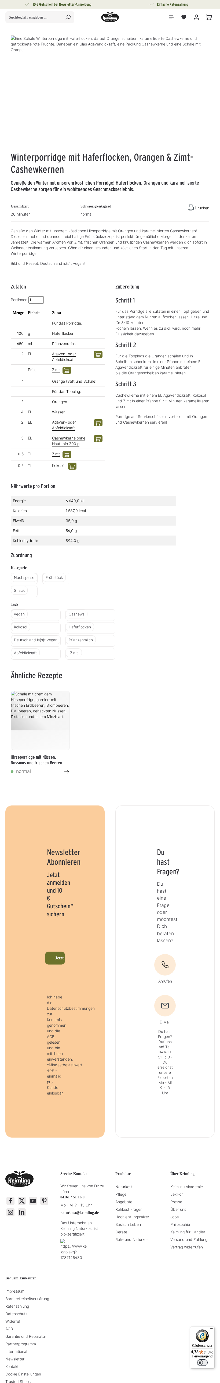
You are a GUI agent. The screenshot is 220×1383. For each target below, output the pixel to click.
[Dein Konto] (196, 17)
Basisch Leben (128, 1224)
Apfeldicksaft (25, 652)
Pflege (120, 1194)
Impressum (14, 1291)
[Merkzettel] (183, 17)
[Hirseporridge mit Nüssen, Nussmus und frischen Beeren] (40, 720)
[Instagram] (10, 1212)
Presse (176, 1201)
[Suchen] (68, 17)
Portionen (19, 299)
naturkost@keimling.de (79, 1213)
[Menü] (171, 17)
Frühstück (54, 577)
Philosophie (180, 1224)
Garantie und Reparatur (25, 1336)
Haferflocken (80, 627)
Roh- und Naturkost (132, 1239)
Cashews (77, 614)
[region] (110, 93)
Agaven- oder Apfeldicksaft (64, 356)
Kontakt (12, 1366)
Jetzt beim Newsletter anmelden (60, 958)
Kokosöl (58, 465)
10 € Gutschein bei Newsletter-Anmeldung (62, 4)
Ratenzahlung (17, 1306)
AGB (9, 1328)
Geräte (121, 1232)
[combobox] (33, 17)
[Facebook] (10, 1201)
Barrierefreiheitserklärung (27, 1298)
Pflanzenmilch (81, 640)
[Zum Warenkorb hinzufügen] (98, 354)
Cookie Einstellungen (23, 1374)
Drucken (202, 208)
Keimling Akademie (186, 1186)
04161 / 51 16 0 (72, 1197)
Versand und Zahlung (188, 1239)
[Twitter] (22, 1201)
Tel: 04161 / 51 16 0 (164, 1052)
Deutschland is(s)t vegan (35, 640)
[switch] (202, 1362)
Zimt (56, 369)
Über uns (178, 1209)
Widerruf (12, 1321)
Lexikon (177, 1194)
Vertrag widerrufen (186, 1247)
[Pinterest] (44, 1201)
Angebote (123, 1201)
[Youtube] (33, 1201)
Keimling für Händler (187, 1232)
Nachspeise (24, 577)
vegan (19, 614)
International (16, 1351)
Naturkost (124, 1186)
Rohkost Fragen (128, 1209)
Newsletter (14, 1359)
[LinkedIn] (22, 1212)
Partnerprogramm (20, 1344)
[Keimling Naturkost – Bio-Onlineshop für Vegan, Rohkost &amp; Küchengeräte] (110, 17)
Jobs (174, 1217)
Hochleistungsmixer (132, 1217)
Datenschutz (16, 1313)
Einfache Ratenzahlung (172, 4)
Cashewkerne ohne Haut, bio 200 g (68, 441)
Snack (19, 590)
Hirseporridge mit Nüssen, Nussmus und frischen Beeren (36, 759)
